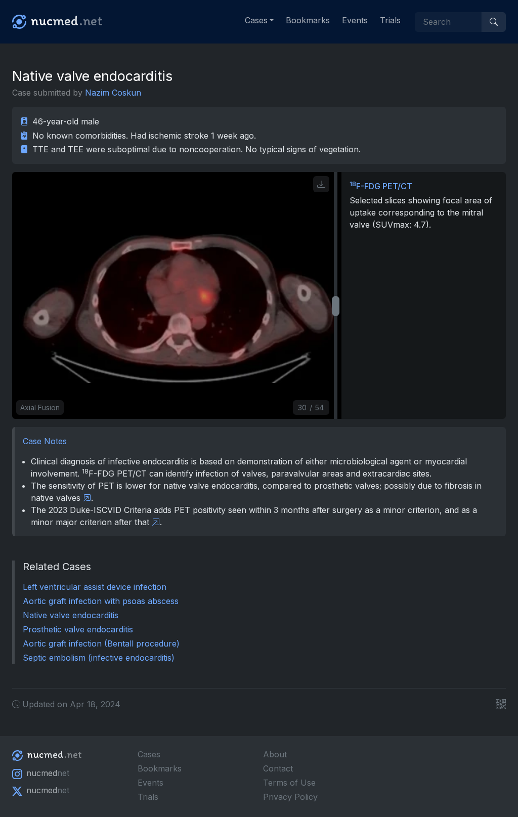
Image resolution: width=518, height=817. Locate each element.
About (275, 754)
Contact (278, 768)
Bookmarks (308, 20)
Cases (149, 754)
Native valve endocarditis (70, 615)
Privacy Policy (290, 797)
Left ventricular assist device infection (94, 587)
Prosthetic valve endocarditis (78, 629)
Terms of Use (289, 783)
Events (355, 20)
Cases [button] (256, 20)
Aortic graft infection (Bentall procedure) (101, 643)
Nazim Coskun (113, 93)
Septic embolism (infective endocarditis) (99, 658)
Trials (390, 20)
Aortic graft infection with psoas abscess (101, 601)
